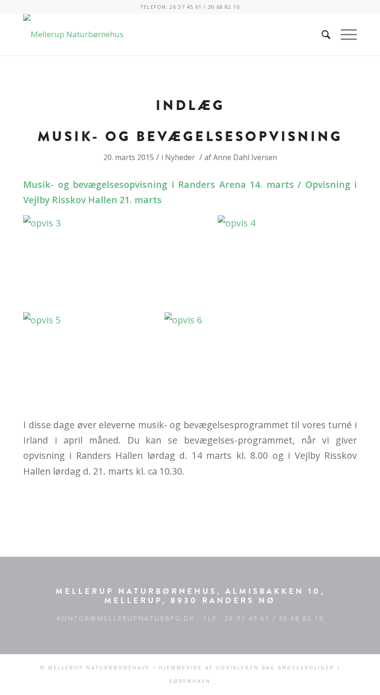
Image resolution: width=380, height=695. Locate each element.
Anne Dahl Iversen (245, 157)
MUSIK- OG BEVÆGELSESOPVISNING (190, 136)
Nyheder (180, 157)
